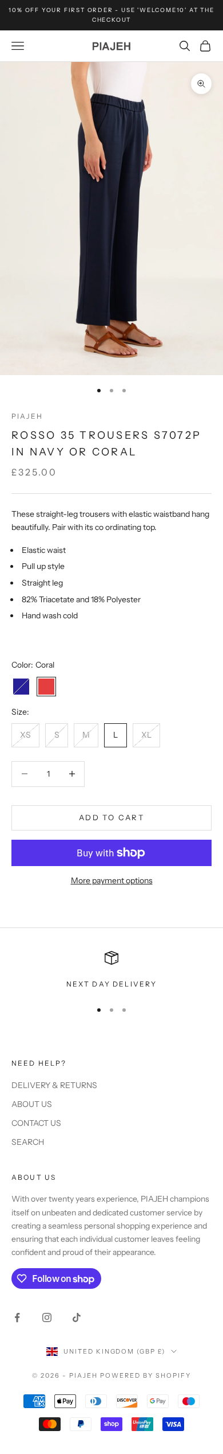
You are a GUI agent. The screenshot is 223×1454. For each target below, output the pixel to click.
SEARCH (27, 1142)
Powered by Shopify (145, 1375)
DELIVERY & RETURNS (54, 1085)
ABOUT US (31, 1104)
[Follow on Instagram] (47, 1317)
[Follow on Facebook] (17, 1317)
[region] (111, 970)
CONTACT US (36, 1123)
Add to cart (111, 817)
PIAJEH (27, 416)
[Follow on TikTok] (76, 1317)
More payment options (112, 880)
